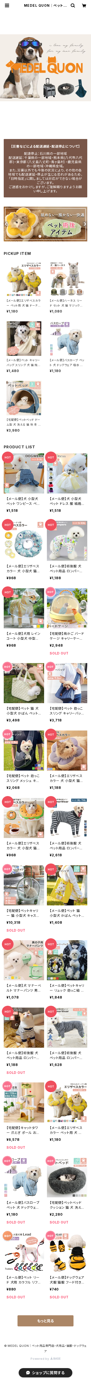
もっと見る (45, 1321)
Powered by (40, 1358)
